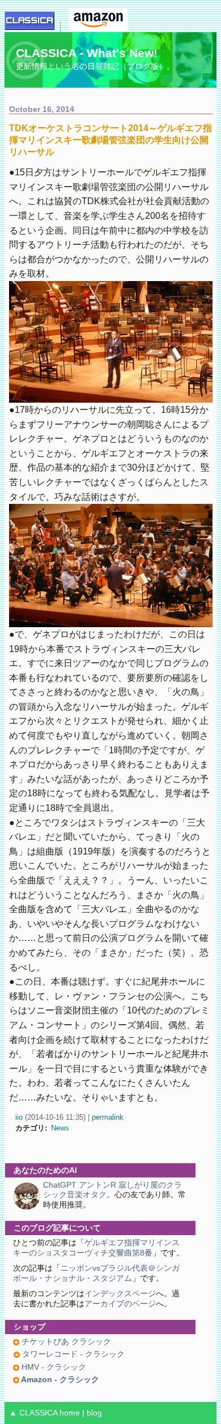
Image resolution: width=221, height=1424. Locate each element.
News (60, 1128)
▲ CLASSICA (33, 1413)
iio (19, 1117)
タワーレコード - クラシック (72, 1354)
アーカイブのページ (120, 1304)
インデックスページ (120, 1293)
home (70, 1413)
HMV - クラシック (52, 1367)
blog (94, 1413)
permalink (108, 1117)
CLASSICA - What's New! (87, 52)
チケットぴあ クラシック (65, 1341)
